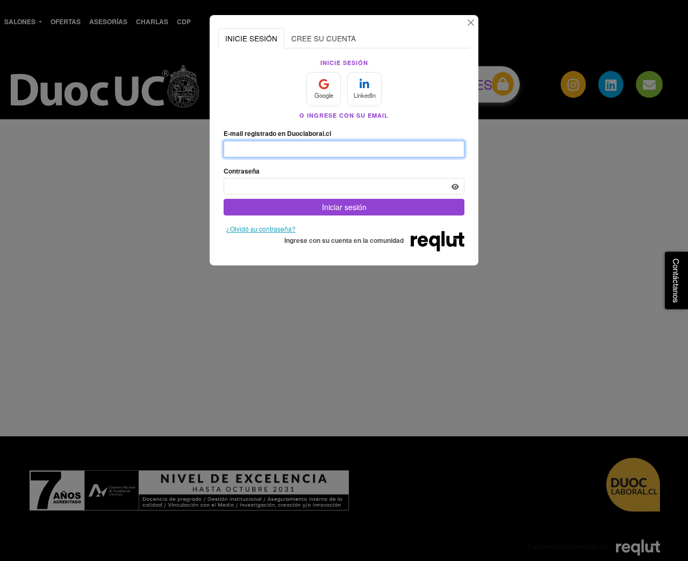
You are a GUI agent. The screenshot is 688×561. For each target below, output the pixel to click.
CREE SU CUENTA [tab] (323, 38)
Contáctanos (676, 280)
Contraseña (242, 171)
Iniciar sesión (344, 207)
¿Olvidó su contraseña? (261, 228)
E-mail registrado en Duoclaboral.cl (277, 133)
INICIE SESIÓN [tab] (251, 38)
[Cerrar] (470, 22)
